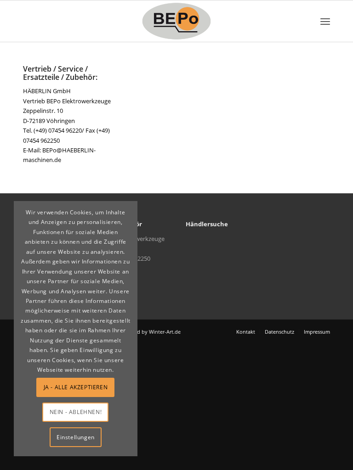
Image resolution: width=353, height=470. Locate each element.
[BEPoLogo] (176, 21)
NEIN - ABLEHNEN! (76, 412)
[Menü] (325, 21)
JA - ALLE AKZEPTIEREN (76, 387)
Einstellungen (76, 437)
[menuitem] (325, 21)
